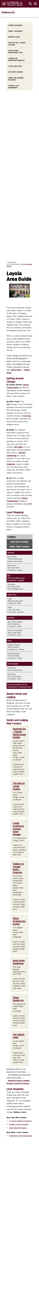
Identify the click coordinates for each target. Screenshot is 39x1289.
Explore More (16, 370)
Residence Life (8, 12)
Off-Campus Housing (15, 72)
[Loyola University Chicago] (12, 4)
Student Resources (15, 25)
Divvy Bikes (18, 447)
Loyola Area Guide (15, 66)
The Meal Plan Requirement (13, 86)
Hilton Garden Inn (18, 999)
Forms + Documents (15, 31)
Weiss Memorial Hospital (17, 1128)
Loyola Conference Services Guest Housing (18, 829)
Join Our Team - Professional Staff (15, 51)
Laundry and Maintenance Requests (16, 59)
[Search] (30, 4)
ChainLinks (11, 464)
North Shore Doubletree (19, 962)
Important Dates (14, 37)
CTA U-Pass (26, 416)
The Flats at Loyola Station (19, 786)
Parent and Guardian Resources (15, 79)
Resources (15, 264)
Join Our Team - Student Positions (17, 44)
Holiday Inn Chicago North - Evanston (18, 868)
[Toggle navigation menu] (35, 4)
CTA (8, 404)
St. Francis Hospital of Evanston (20, 1121)
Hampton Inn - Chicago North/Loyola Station (19, 733)
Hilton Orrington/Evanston (19, 921)
